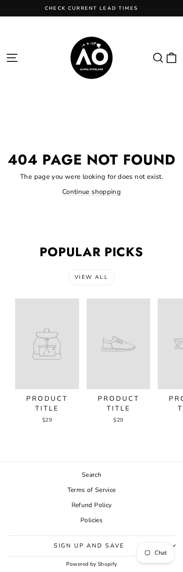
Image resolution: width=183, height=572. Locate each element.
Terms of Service (92, 490)
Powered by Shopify (91, 564)
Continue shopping (91, 191)
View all (91, 277)
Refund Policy (92, 505)
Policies (91, 520)
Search (91, 475)
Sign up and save (89, 546)
